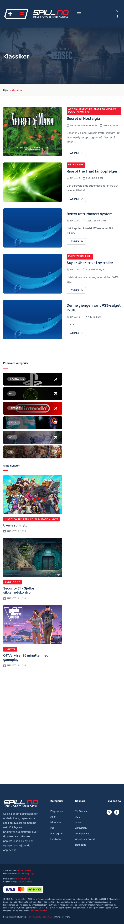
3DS (77, 816)
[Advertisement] (32, 695)
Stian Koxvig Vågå (26, 873)
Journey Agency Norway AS (39, 916)
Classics (99, 109)
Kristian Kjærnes (22, 878)
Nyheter (23, 519)
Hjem (6, 90)
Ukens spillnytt (15, 525)
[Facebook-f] (117, 16)
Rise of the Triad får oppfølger (92, 171)
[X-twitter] (117, 11)
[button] (79, 13)
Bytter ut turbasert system (90, 213)
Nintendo (11, 519)
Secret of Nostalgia (83, 118)
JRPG (109, 109)
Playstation (76, 111)
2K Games (81, 811)
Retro (72, 164)
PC (115, 109)
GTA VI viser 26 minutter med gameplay (25, 657)
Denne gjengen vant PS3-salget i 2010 (94, 307)
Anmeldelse (12, 582)
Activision (81, 828)
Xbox (80, 164)
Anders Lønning (24, 870)
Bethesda (80, 844)
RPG (87, 111)
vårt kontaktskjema (38, 910)
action (78, 822)
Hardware (56, 839)
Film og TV (56, 833)
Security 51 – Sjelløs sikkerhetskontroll (19, 590)
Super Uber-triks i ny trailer (90, 262)
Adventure (85, 109)
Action (72, 109)
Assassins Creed (85, 839)
